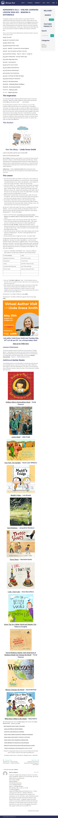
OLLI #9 (5, 59)
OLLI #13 (5, 70)
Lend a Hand (16, 437)
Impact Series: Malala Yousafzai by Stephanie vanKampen (18, 734)
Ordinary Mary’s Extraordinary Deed (18, 402)
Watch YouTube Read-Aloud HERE (11, 155)
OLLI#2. (5, 40)
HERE (26, 294)
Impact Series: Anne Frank (10, 737)
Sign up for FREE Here (21, 344)
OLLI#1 (5, 37)
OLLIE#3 (5, 43)
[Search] (52, 35)
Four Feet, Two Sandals (13, 463)
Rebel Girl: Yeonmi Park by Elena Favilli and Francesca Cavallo (19, 745)
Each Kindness (12, 528)
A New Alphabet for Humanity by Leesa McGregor (16, 742)
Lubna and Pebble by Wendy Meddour (13, 729)
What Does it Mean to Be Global (16, 719)
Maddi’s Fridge (16, 495)
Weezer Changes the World (14, 690)
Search (51, 19)
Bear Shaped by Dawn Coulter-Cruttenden (14, 726)
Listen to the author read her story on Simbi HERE (15, 152)
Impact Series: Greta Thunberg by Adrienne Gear (16, 740)
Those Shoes (14, 559)
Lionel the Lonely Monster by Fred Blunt (14, 731)
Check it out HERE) (15, 723)
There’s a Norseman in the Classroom (13, 748)
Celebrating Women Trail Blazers (16, 84)
